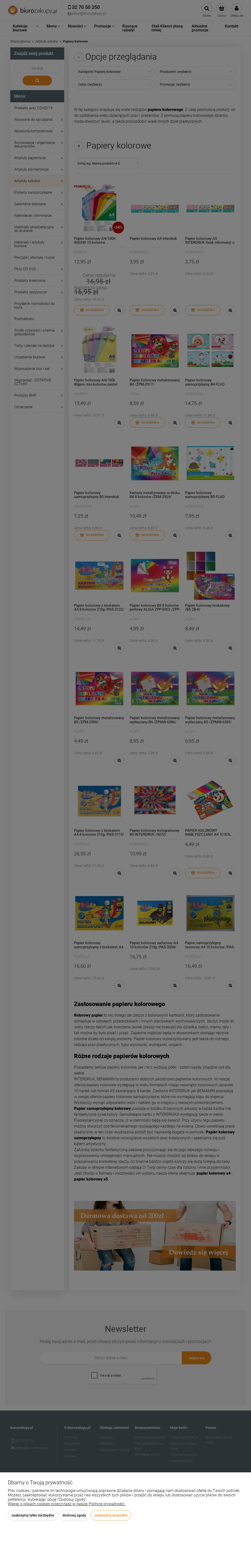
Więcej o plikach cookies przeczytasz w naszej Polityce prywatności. (67, 1504)
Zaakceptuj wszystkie (110, 1515)
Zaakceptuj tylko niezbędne (33, 1515)
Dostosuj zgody (74, 1515)
